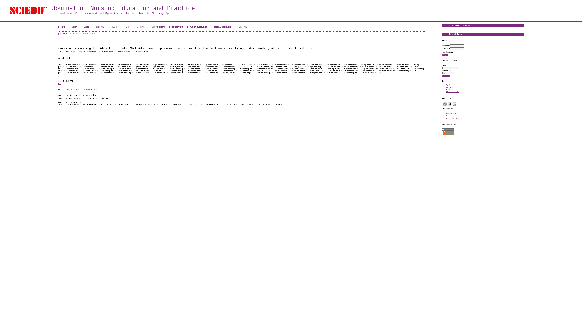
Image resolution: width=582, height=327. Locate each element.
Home (63, 27)
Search (114, 27)
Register (100, 27)
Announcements (158, 27)
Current (127, 27)
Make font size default (449, 104)
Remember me (451, 52)
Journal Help (455, 34)
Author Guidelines (198, 27)
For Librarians (452, 118)
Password (446, 48)
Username (446, 45)
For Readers (451, 113)
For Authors (451, 116)
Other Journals (452, 92)
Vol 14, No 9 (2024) (78, 34)
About (74, 27)
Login (86, 27)
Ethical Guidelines (223, 27)
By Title (449, 89)
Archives (141, 27)
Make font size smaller (445, 104)
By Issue (449, 85)
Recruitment (177, 27)
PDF (59, 84)
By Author (450, 87)
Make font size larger (454, 104)
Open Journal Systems (459, 25)
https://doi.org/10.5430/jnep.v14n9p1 (83, 90)
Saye (93, 34)
